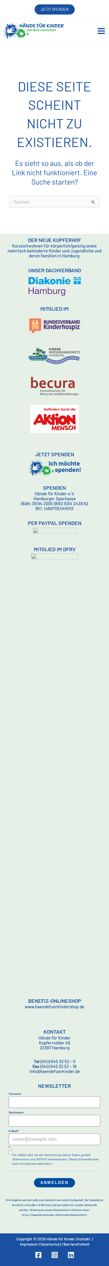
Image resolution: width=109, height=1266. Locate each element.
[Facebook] (38, 1255)
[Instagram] (55, 1255)
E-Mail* (14, 1131)
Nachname (16, 1112)
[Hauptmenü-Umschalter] (101, 31)
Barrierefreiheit (77, 1244)
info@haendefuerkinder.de (54, 1071)
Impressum (29, 1244)
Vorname (15, 1093)
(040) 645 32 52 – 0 (54, 1061)
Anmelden (54, 1182)
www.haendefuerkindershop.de (54, 1006)
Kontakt (83, 1239)
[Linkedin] (71, 1255)
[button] (55, 9)
